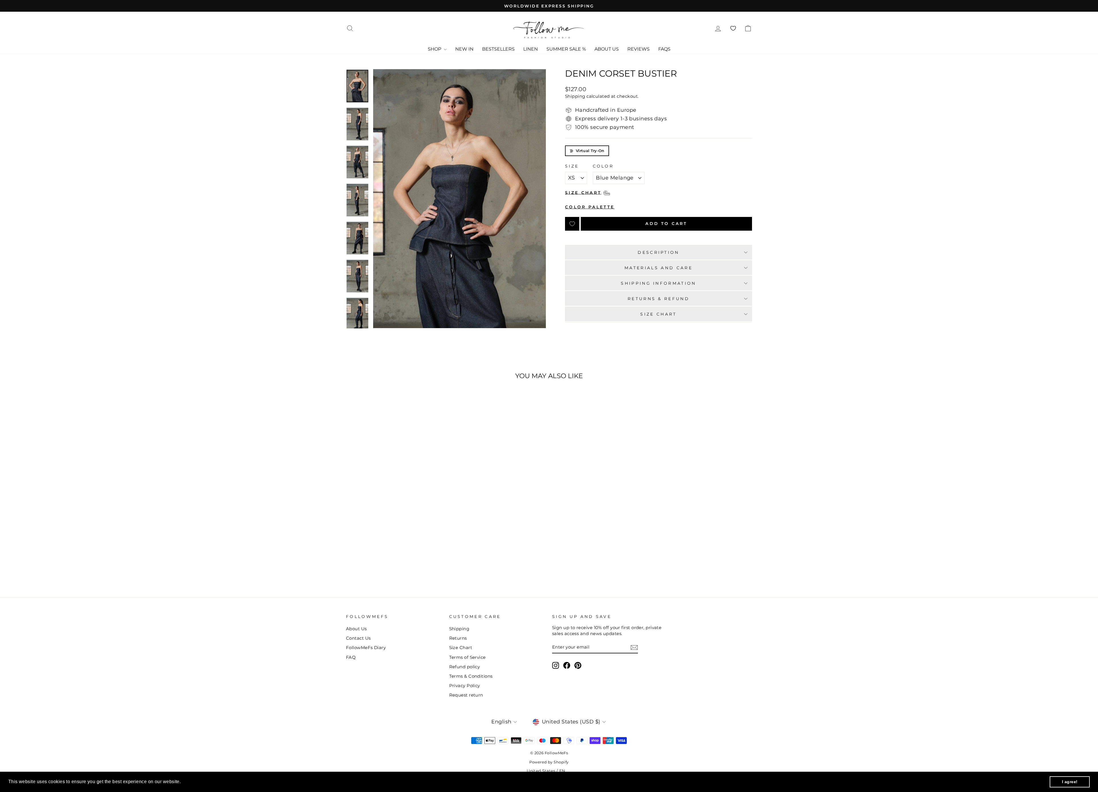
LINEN (530, 49)
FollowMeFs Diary (366, 647)
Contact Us (358, 638)
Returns (458, 638)
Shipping (575, 96)
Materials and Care (658, 267)
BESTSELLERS (498, 49)
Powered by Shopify (548, 762)
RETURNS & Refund (658, 298)
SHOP (435, 49)
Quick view (394, 531)
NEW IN (464, 49)
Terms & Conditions (471, 676)
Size (572, 166)
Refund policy (464, 666)
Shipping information (658, 283)
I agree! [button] (1070, 781)
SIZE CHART (658, 314)
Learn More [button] (195, 781)
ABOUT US (606, 49)
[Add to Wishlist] (572, 224)
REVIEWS (638, 49)
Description (658, 252)
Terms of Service (467, 657)
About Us (356, 628)
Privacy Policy (464, 685)
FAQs (664, 49)
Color (603, 166)
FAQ (351, 657)
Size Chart (460, 647)
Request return (466, 695)
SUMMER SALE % (566, 49)
